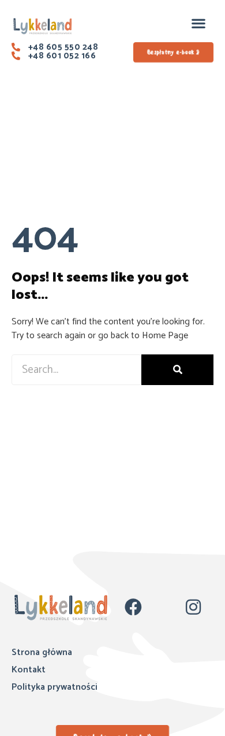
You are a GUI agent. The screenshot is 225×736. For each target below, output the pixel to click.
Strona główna (42, 652)
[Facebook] (133, 607)
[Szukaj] (177, 369)
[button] (198, 23)
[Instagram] (193, 607)
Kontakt (29, 670)
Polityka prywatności (54, 687)
